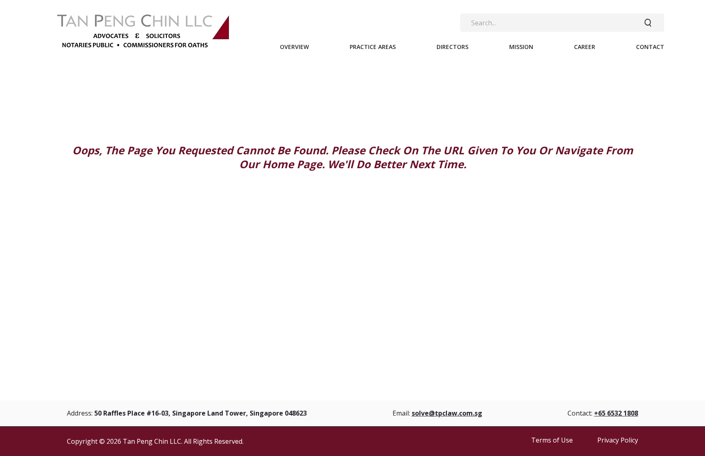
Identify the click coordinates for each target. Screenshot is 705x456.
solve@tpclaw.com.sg (447, 413)
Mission (521, 47)
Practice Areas (373, 47)
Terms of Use (552, 440)
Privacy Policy (617, 440)
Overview (294, 47)
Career (584, 47)
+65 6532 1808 (616, 413)
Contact (650, 47)
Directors (452, 47)
